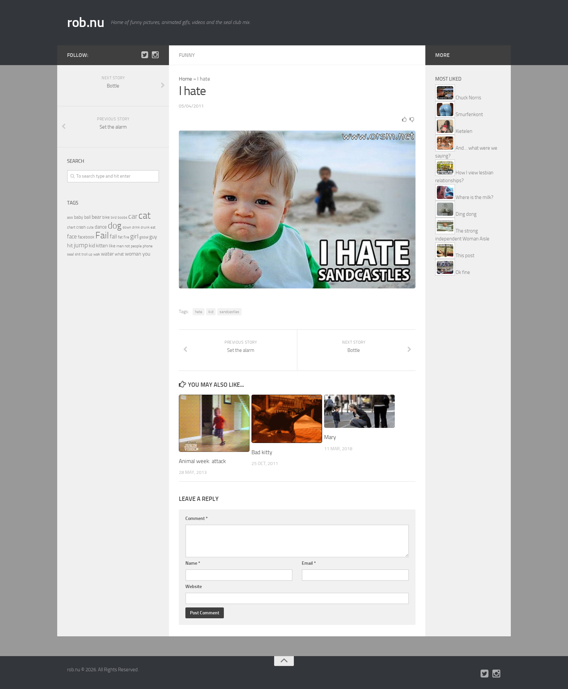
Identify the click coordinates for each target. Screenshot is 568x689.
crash (81, 227)
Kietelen (464, 131)
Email (309, 563)
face (72, 236)
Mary (330, 437)
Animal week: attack (202, 461)
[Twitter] (145, 55)
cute (90, 227)
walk (96, 254)
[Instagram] (155, 55)
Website (193, 586)
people (136, 245)
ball (87, 217)
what (119, 254)
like (112, 246)
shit (78, 254)
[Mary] (359, 411)
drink (136, 227)
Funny (187, 55)
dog (115, 225)
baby (78, 217)
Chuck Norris (468, 98)
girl (134, 236)
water (107, 254)
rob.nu (85, 22)
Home (185, 79)
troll (84, 254)
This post (465, 255)
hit (70, 245)
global (143, 237)
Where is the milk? (474, 197)
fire (126, 237)
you (146, 254)
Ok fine (463, 272)
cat (144, 215)
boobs (122, 217)
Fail (102, 235)
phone (148, 246)
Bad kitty (261, 452)
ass (70, 217)
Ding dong (466, 214)
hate (198, 311)
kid (210, 311)
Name (192, 563)
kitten (102, 246)
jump (81, 245)
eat (153, 227)
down (127, 227)
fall (113, 236)
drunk (145, 227)
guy (153, 237)
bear (96, 217)
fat (120, 237)
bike (106, 217)
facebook (86, 236)
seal (70, 254)
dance (101, 227)
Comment (196, 518)
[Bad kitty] (286, 419)
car (132, 216)
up (90, 254)
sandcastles (229, 311)
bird (114, 217)
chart (71, 227)
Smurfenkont (469, 114)
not (127, 246)
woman (133, 254)
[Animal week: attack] (214, 423)
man (120, 246)
